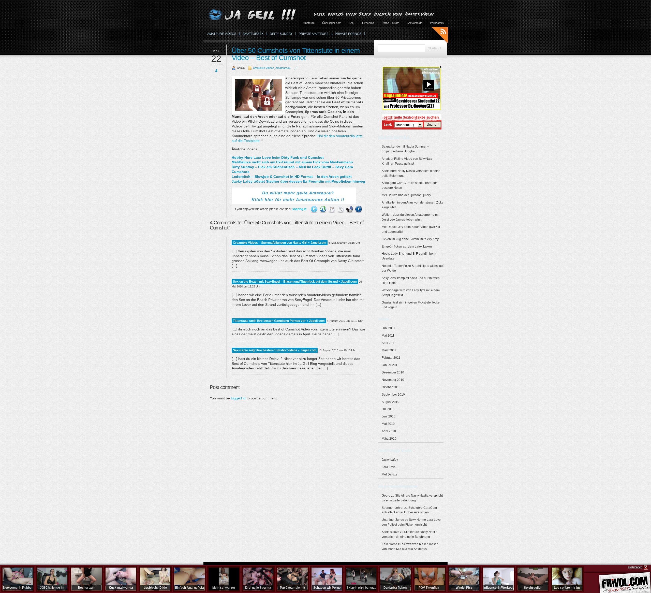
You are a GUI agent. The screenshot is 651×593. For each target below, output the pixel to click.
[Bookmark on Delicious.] (350, 209)
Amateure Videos (221, 33)
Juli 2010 (388, 409)
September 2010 (393, 394)
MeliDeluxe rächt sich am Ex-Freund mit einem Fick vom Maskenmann (292, 162)
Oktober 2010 (391, 387)
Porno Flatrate (390, 22)
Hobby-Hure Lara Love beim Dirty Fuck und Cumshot (278, 157)
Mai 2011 (388, 335)
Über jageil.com (331, 22)
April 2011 (389, 343)
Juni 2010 (388, 416)
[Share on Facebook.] (358, 209)
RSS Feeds (440, 36)
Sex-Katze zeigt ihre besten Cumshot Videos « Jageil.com (274, 350)
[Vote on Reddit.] (332, 209)
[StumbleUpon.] (323, 209)
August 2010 (390, 402)
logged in (238, 398)
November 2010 (393, 380)
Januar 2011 (390, 365)
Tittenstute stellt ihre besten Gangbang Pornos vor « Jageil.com (279, 321)
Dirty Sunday (281, 33)
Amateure (309, 22)
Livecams (368, 22)
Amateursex (253, 33)
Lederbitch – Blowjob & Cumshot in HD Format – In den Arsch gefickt (292, 177)
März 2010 (389, 438)
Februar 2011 (391, 357)
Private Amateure (314, 33)
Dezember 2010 (393, 372)
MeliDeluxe (389, 474)
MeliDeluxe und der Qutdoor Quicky (406, 195)
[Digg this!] (341, 209)
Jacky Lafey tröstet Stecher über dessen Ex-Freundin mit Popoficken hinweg (298, 181)
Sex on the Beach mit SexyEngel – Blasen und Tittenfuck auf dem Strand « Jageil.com (295, 281)
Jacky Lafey (390, 459)
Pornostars (437, 22)
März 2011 (389, 350)
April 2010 (389, 431)
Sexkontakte (414, 22)
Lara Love (389, 467)
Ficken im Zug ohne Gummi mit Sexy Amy (410, 239)
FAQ (351, 22)
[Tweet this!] (314, 209)
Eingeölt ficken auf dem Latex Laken (407, 246)
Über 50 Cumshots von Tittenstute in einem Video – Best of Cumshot (296, 54)
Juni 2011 (388, 328)
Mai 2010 (388, 424)
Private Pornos (348, 33)
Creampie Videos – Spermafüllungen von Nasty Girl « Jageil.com (279, 242)
